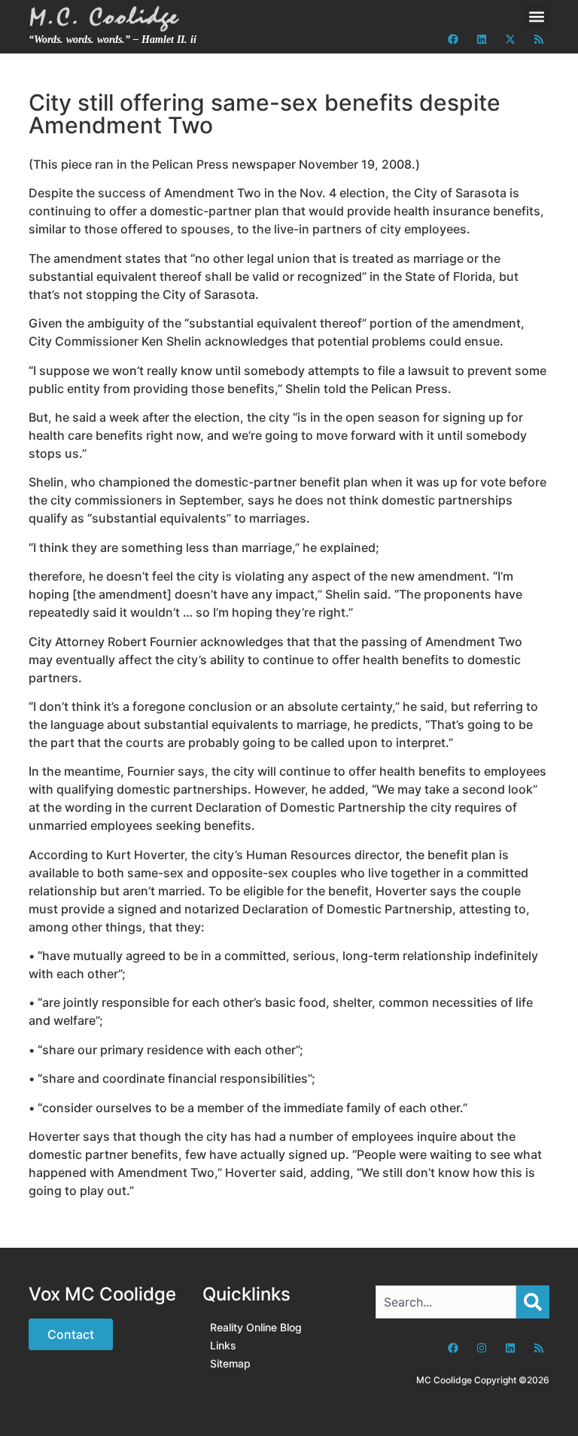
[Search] (532, 1302)
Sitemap (230, 1363)
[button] (537, 16)
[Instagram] (481, 1347)
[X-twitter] (510, 39)
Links (223, 1345)
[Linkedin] (481, 39)
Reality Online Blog (256, 1327)
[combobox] (446, 1302)
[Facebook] (453, 39)
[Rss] (538, 39)
